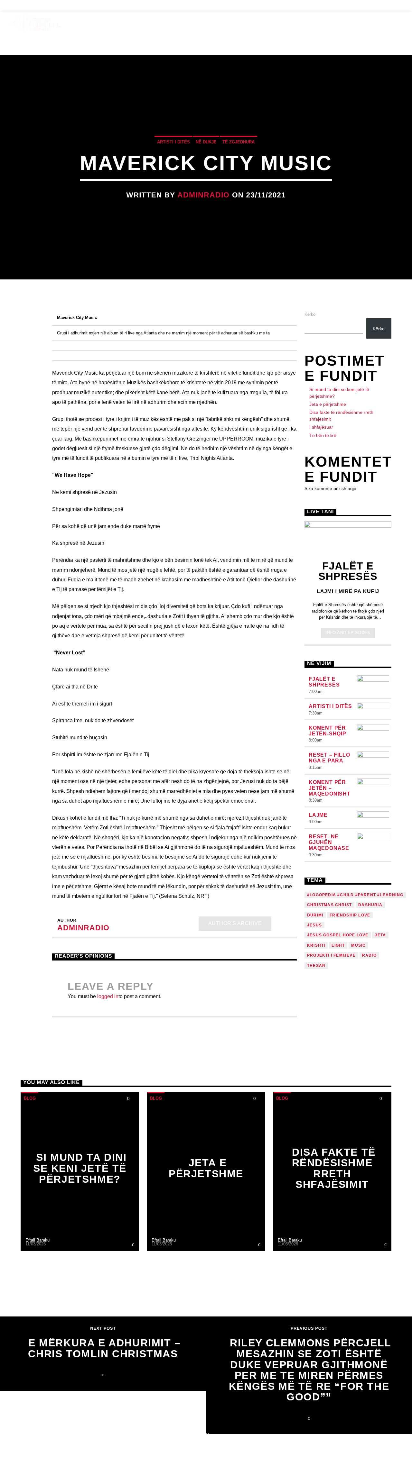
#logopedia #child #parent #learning (355, 895)
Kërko (309, 314)
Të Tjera (298, 22)
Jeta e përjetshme (327, 404)
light (338, 945)
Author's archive (235, 923)
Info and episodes (347, 632)
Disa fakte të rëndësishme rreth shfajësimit (334, 1168)
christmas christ (329, 905)
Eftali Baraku (37, 1240)
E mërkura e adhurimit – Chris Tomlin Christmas (104, 1348)
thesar (316, 965)
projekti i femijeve (331, 955)
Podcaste (251, 22)
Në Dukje (206, 142)
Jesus (314, 925)
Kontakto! (52, 5)
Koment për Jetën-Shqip (327, 730)
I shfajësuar (321, 427)
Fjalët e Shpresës (324, 681)
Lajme (318, 815)
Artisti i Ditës (173, 142)
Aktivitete (201, 22)
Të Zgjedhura (238, 142)
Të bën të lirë (322, 435)
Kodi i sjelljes (354, 22)
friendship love (350, 915)
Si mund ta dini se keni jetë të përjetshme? (80, 1168)
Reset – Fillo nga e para (329, 757)
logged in (107, 996)
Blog (17, 5)
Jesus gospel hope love (337, 935)
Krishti (316, 945)
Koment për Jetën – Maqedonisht (330, 788)
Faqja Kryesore (107, 22)
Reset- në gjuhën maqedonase (329, 842)
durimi (315, 915)
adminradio (203, 195)
